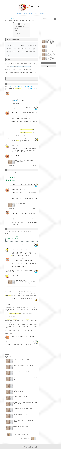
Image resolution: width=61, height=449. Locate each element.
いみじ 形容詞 (18, 33)
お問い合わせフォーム (36, 446)
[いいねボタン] (6, 348)
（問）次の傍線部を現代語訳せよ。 (21, 26)
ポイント (16, 30)
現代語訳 (16, 28)
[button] (55, 19)
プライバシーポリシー (29, 446)
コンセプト (23, 446)
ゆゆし (17, 35)
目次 (21, 24)
